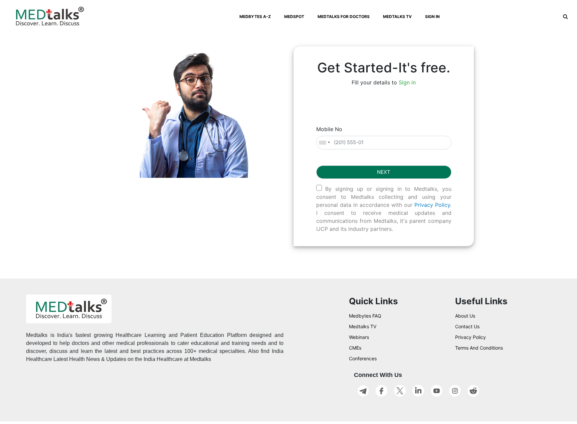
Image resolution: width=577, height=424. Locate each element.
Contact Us (467, 326)
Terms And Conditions (479, 348)
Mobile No (329, 129)
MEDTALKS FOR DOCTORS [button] (344, 16)
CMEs (355, 348)
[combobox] (324, 142)
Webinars (359, 337)
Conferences (363, 358)
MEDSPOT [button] (294, 16)
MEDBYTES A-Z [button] (255, 16)
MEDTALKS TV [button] (397, 16)
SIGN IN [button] (432, 16)
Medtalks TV (362, 326)
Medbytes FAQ (365, 316)
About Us (465, 316)
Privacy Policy (432, 204)
